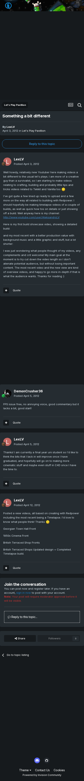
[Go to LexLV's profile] (7, 162)
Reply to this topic (42, 144)
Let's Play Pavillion (33, 130)
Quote (17, 422)
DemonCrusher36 (28, 391)
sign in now (23, 592)
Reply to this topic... (24, 617)
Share (21, 638)
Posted (26, 163)
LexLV (11, 126)
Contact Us (42, 770)
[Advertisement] (42, 56)
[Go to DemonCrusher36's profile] (7, 393)
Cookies (59, 770)
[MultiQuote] (6, 423)
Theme (24, 770)
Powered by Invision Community (42, 775)
